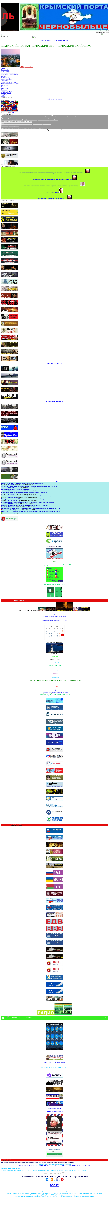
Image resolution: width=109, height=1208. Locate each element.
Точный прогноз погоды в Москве (55, 619)
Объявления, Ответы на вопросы (10, 83)
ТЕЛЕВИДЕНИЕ (6, 93)
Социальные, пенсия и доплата (10, 126)
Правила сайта (5, 70)
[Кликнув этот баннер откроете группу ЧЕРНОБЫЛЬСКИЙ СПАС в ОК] (54, 1098)
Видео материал (5, 71)
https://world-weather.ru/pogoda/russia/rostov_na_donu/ (54, 620)
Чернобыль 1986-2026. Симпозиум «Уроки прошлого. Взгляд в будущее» (22, 128)
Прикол (3, 86)
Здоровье (3, 76)
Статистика (4, 90)
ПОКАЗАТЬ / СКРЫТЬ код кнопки (54, 1062)
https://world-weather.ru (54, 614)
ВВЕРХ (54, 1185)
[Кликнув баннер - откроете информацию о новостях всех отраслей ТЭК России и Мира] (54, 800)
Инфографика (5, 77)
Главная (3, 68)
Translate (13, 112)
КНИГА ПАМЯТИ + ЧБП (8, 82)
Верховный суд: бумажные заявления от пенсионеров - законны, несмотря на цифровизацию (28, 118)
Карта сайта (4, 80)
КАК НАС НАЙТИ (6, 79)
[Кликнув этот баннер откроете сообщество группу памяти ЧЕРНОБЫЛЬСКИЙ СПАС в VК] (54, 1091)
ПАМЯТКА (4, 85)
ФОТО (3, 96)
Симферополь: (26, 66)
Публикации (4, 88)
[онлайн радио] (28, 1018)
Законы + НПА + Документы (9, 74)
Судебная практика (6, 91)
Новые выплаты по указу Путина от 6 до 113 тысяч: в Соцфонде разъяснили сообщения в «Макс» (29, 120)
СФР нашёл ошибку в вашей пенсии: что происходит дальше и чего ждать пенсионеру (26, 124)
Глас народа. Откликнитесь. (9, 73)
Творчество (4, 94)
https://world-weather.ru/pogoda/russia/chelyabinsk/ (54, 616)
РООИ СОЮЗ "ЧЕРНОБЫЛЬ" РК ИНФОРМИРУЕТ (16, 122)
